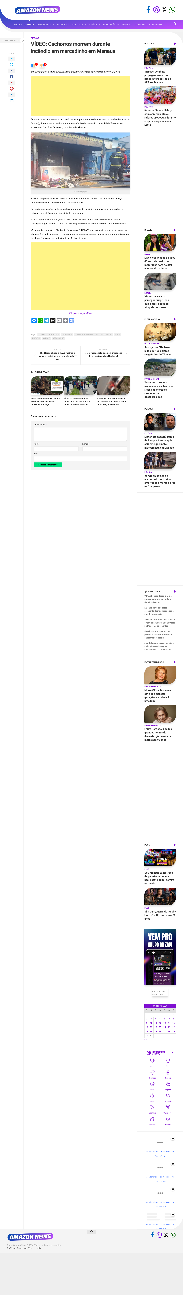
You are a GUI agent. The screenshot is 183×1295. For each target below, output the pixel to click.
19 (160, 1027)
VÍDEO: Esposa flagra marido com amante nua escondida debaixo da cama (158, 599)
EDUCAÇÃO (109, 24)
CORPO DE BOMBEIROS (84, 335)
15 (173, 1023)
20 (164, 1027)
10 (151, 1023)
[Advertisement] (80, 96)
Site (35, 453)
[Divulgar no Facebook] (11, 74)
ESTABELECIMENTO (104, 335)
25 (156, 1031)
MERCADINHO (58, 338)
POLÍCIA (148, 433)
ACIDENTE (42, 335)
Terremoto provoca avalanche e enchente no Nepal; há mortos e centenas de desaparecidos (159, 389)
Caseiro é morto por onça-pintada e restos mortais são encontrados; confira (158, 634)
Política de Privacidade (17, 1248)
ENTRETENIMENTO (152, 687)
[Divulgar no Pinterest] (11, 86)
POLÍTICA (77, 24)
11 (156, 1023)
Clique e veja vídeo (80, 313)
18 (156, 1027)
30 (147, 1035)
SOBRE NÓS (155, 24)
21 (169, 1027)
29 (173, 1031)
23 (147, 1031)
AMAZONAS (44, 24)
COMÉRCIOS (67, 335)
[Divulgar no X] (11, 62)
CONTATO (140, 24)
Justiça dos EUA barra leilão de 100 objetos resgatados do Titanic (157, 351)
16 (147, 1027)
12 (160, 1023)
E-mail (85, 444)
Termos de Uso (35, 1248)
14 (169, 1023)
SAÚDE (93, 24)
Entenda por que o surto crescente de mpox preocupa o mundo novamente (159, 611)
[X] (164, 10)
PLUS (125, 24)
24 (151, 1031)
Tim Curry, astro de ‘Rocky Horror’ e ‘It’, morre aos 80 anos (160, 915)
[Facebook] (148, 10)
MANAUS (29, 24)
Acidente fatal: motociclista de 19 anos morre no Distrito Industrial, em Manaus (111, 401)
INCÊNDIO (36, 338)
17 (151, 1027)
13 (164, 1023)
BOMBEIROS (54, 335)
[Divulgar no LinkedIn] (11, 98)
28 (169, 1031)
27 (164, 1031)
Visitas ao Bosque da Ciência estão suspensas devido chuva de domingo (45, 401)
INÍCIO (18, 24)
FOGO (117, 335)
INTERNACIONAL (151, 344)
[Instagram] (156, 10)
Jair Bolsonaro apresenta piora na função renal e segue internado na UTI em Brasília (159, 646)
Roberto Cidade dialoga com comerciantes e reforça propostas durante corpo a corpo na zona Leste (160, 117)
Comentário (40, 424)
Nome (36, 444)
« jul (146, 1039)
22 (173, 1027)
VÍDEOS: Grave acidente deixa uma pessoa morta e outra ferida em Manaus (77, 401)
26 (160, 1031)
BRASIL (61, 24)
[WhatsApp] (172, 10)
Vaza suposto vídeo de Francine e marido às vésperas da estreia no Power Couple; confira (159, 622)
